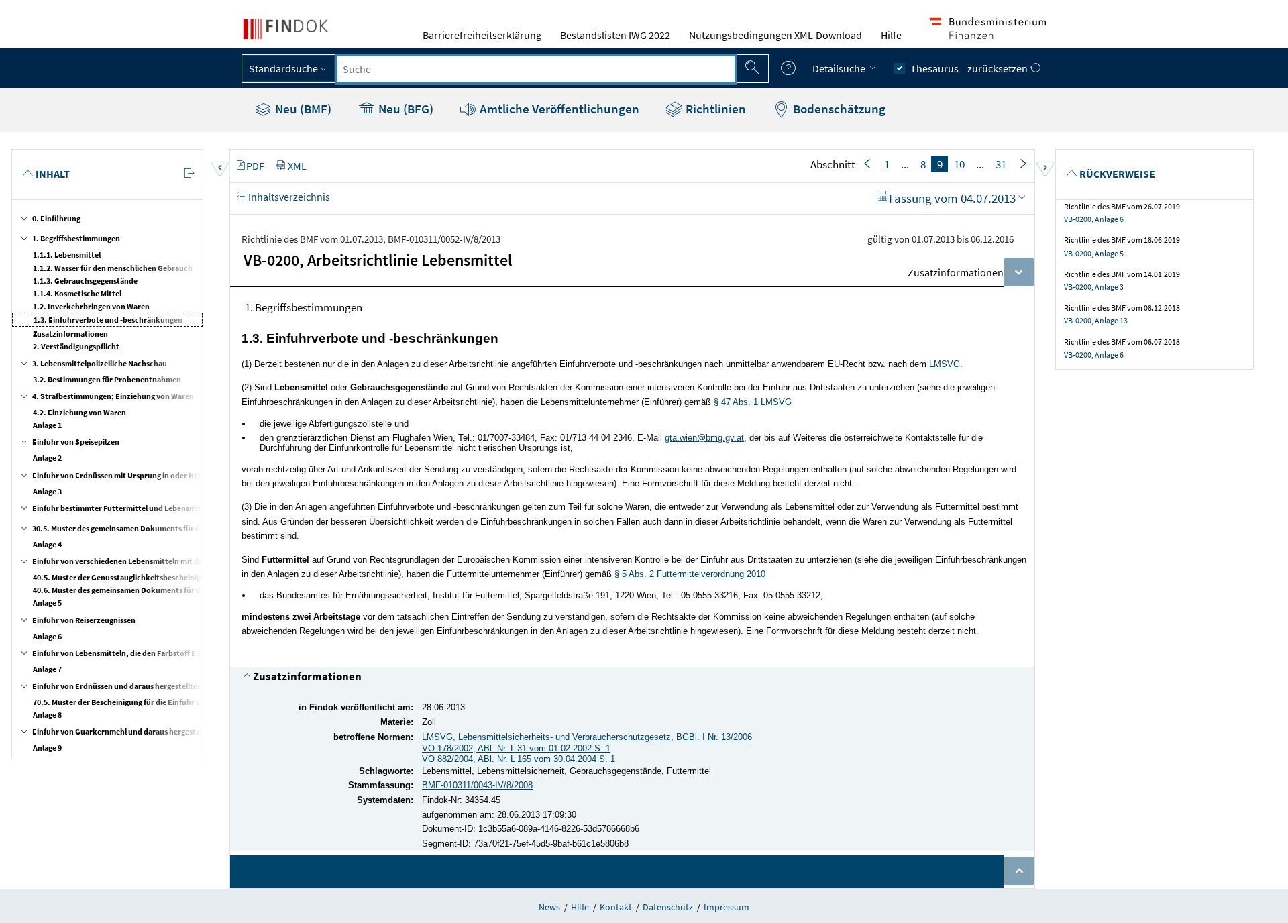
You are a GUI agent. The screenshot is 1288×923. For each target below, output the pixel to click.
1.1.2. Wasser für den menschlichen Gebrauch (113, 268)
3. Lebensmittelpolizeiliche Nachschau (99, 363)
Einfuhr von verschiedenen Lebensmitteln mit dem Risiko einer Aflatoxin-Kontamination (186, 561)
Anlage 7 (47, 669)
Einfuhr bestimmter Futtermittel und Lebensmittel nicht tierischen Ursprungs (169, 508)
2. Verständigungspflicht (76, 346)
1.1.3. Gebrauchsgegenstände (85, 281)
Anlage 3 (47, 491)
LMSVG (944, 364)
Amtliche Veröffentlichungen (558, 109)
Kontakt (616, 907)
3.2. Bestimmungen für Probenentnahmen (107, 379)
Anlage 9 (47, 748)
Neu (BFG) (404, 109)
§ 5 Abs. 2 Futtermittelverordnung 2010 (689, 574)
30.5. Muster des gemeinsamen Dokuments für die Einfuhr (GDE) (144, 528)
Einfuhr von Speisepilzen (75, 442)
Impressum (726, 907)
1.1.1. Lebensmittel (67, 255)
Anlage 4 (47, 544)
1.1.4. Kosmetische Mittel (77, 293)
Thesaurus (934, 68)
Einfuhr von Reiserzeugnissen (84, 620)
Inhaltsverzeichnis (288, 196)
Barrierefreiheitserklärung (482, 35)
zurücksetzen (998, 68)
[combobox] (536, 69)
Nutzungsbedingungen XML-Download (775, 35)
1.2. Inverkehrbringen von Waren (91, 306)
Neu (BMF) (301, 109)
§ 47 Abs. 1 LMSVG (753, 402)
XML (297, 165)
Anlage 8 (47, 715)
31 (1001, 164)
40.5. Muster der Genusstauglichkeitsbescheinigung (123, 577)
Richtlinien (714, 109)
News (549, 907)
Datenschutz (668, 907)
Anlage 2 (47, 458)
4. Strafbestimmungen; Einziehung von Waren (113, 396)
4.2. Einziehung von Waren (79, 412)
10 (959, 164)
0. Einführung (56, 218)
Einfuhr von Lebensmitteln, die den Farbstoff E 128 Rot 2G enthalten (151, 653)
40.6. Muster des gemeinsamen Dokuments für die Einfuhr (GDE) (145, 590)
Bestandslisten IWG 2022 (615, 35)
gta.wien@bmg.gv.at (704, 438)
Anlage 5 (47, 603)
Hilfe (891, 35)
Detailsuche (839, 68)
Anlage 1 (47, 425)
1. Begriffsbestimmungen (76, 238)
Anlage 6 (47, 636)
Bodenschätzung (837, 109)
